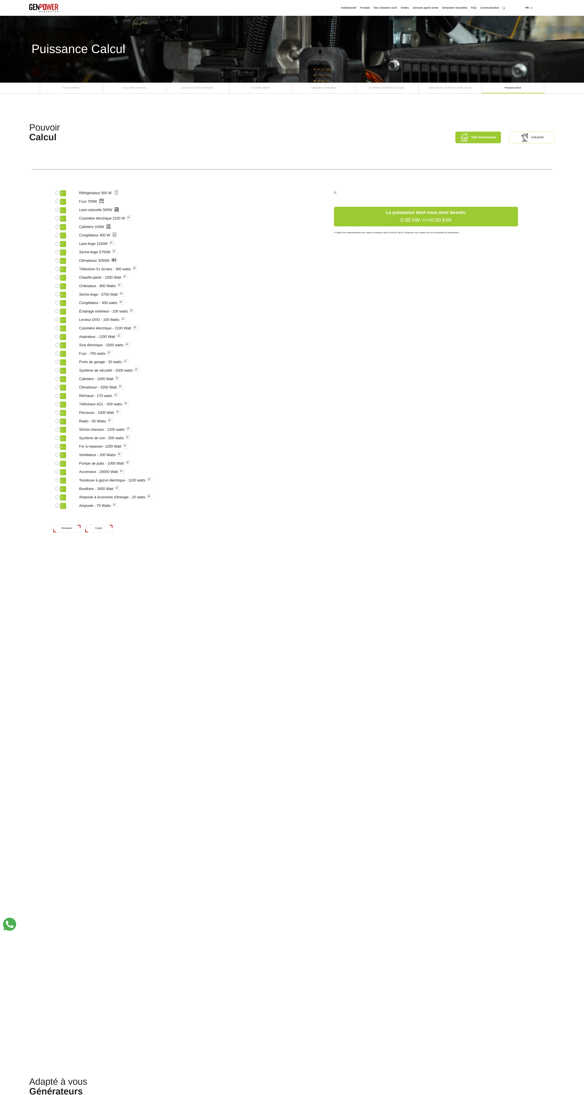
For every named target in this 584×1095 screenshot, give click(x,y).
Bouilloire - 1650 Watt (96, 489)
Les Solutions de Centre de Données (197, 88)
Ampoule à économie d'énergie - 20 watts (112, 497)
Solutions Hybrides (71, 88)
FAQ (473, 7)
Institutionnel (348, 7)
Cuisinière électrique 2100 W (102, 218)
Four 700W (88, 201)
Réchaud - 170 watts (95, 396)
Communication (489, 7)
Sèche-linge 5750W (94, 252)
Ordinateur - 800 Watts (97, 286)
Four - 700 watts (92, 353)
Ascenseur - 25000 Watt (98, 472)
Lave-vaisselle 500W (95, 210)
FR (527, 8)
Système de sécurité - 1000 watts (106, 370)
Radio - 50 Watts (92, 421)
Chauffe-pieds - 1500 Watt (100, 277)
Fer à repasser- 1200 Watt (100, 446)
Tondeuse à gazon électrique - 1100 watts (112, 480)
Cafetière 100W (91, 227)
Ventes (405, 7)
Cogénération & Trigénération (323, 88)
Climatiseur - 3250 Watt (98, 387)
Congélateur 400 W (94, 235)
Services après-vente (425, 7)
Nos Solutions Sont (385, 7)
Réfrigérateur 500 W (95, 193)
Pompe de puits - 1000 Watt (101, 463)
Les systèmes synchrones (134, 88)
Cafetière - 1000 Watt (96, 379)
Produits (365, 7)
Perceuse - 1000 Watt (96, 413)
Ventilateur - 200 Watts (97, 455)
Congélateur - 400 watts (98, 303)
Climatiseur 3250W (94, 260)
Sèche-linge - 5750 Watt (98, 294)
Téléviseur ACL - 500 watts (100, 404)
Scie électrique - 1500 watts (101, 345)
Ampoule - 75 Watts (95, 506)
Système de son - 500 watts (101, 438)
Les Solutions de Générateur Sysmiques (387, 88)
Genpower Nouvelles (454, 7)
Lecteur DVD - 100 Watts (99, 320)
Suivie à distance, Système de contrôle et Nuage (449, 88)
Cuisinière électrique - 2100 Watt (105, 328)
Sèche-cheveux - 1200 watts (102, 429)
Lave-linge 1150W (93, 244)
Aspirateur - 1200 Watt (97, 337)
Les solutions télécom (260, 88)
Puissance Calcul (513, 88)
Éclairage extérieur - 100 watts (103, 311)
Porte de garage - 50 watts (100, 362)
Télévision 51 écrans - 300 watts (105, 269)
